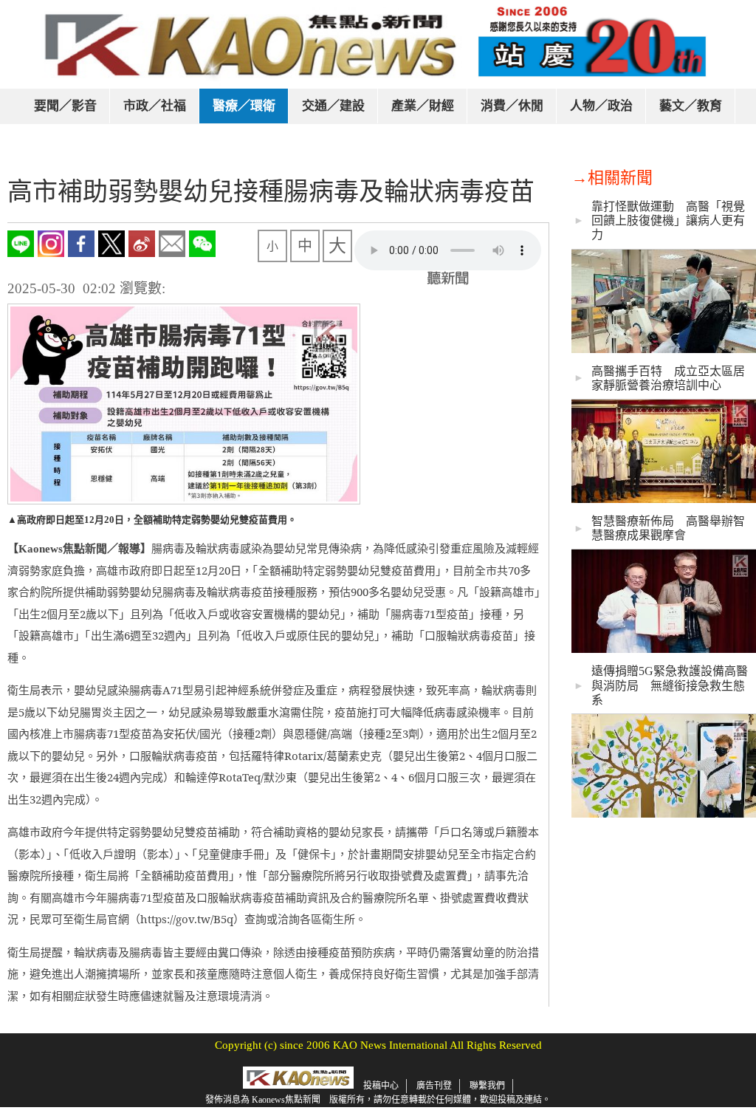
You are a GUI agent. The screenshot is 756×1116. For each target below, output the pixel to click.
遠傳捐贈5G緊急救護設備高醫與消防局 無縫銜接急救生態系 (669, 685)
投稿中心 (381, 1086)
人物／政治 (601, 106)
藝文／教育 (690, 106)
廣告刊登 (434, 1086)
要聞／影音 (65, 106)
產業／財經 (422, 106)
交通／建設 (333, 106)
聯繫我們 (487, 1086)
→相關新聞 (612, 177)
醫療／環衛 (244, 106)
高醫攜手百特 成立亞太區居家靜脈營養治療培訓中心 (668, 378)
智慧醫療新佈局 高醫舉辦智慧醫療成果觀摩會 (668, 528)
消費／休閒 (512, 106)
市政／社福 (154, 106)
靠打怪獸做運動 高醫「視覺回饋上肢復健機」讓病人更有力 (668, 220)
